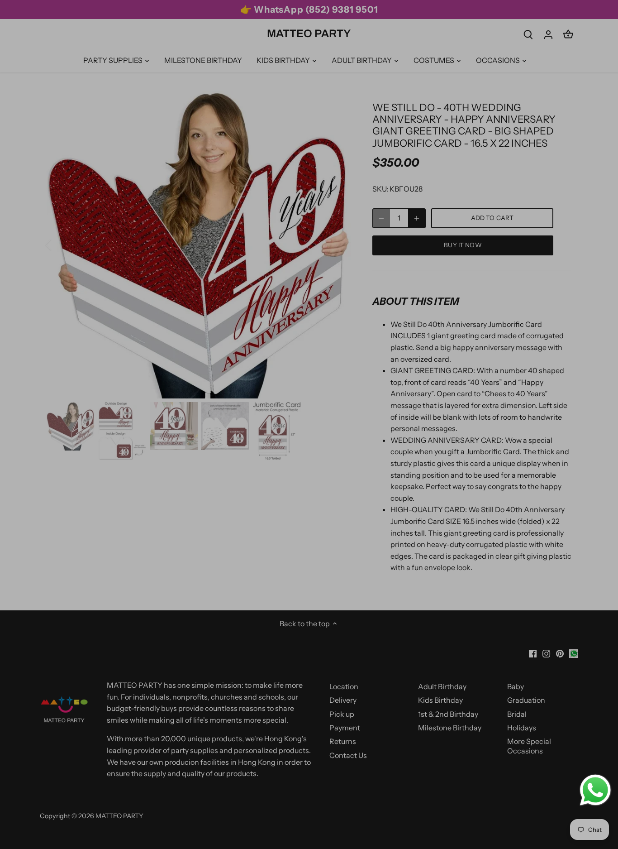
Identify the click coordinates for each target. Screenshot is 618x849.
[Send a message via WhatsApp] (595, 790)
